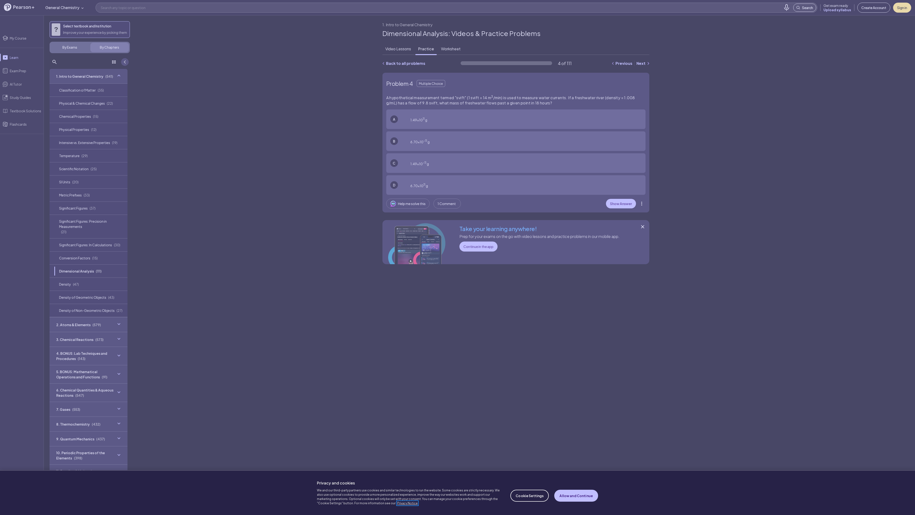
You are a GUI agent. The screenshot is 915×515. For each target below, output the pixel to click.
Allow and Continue (576, 496)
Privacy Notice (407, 503)
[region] (457, 492)
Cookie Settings (530, 496)
